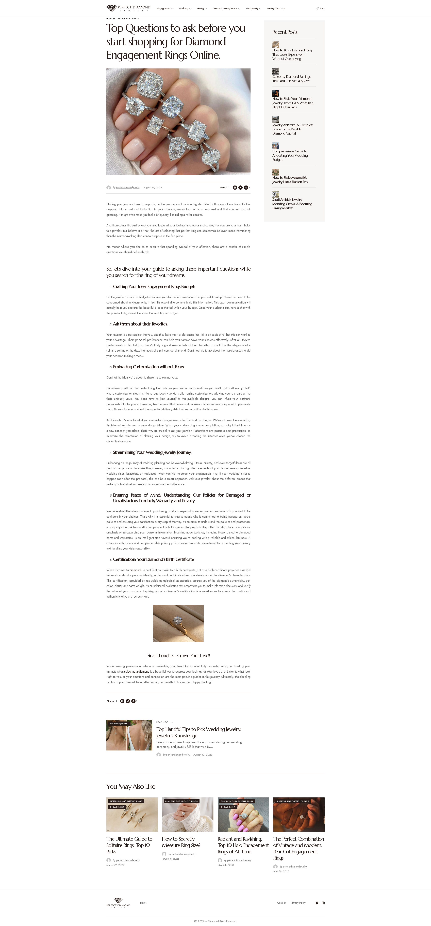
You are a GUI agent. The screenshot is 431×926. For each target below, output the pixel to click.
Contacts (281, 903)
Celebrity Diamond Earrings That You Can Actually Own (291, 79)
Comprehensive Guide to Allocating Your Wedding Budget (290, 155)
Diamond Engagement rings (122, 18)
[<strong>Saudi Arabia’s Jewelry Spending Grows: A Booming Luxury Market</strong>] (276, 194)
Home (143, 903)
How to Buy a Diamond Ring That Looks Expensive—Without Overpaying (292, 54)
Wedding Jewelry (119, 723)
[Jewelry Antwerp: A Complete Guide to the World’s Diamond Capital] (276, 119)
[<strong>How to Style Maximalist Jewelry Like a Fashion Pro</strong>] (276, 172)
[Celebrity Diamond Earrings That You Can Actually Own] (276, 71)
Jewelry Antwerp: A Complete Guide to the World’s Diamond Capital (292, 129)
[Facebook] (317, 903)
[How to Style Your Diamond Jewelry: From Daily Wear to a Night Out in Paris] (276, 93)
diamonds (136, 570)
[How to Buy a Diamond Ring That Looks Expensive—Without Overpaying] (276, 44)
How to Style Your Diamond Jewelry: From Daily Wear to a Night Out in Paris (292, 103)
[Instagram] (323, 903)
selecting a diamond (136, 671)
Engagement (117, 807)
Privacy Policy (298, 903)
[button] (320, 8)
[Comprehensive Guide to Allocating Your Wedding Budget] (276, 145)
